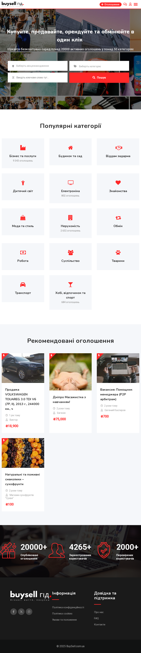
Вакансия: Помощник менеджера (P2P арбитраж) (116, 394)
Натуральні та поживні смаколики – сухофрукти (22, 479)
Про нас (99, 612)
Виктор (14, 419)
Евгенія (61, 413)
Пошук (101, 77)
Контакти (99, 624)
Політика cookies (62, 613)
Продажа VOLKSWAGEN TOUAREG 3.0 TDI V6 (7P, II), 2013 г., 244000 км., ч (22, 399)
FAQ (96, 618)
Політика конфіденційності (68, 607)
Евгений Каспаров (115, 410)
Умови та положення (64, 619)
